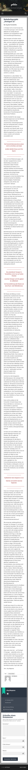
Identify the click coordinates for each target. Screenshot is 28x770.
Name (4, 738)
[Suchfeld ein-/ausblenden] (26, 13)
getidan (14, 4)
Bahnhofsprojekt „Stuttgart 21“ (11, 20)
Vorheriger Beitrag (9, 707)
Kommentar (6, 723)
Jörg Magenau (14, 676)
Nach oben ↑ (23, 767)
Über (6, 673)
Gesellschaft (8, 702)
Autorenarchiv (7, 693)
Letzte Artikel (11, 673)
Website (4, 750)
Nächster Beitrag (9, 709)
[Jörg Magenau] (8, 681)
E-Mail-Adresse (6, 744)
